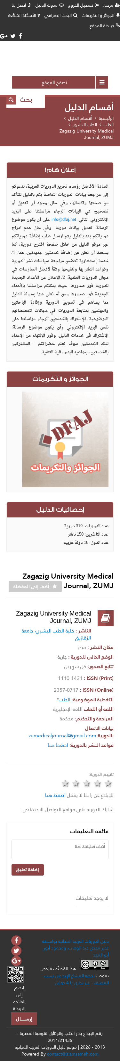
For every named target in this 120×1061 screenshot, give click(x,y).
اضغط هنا (58, 745)
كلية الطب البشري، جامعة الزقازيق (56, 634)
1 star (65, 783)
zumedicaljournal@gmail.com (62, 735)
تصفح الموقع (54, 82)
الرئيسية (106, 118)
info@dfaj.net (64, 220)
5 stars (108, 783)
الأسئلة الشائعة (22, 15)
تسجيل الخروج (80, 5)
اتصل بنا (19, 5)
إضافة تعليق (27, 869)
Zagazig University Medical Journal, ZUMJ (87, 134)
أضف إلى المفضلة (31, 586)
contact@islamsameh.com (73, 1054)
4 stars (97, 783)
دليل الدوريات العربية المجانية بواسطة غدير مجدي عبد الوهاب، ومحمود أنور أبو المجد (75, 948)
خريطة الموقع (102, 25)
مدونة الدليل (47, 5)
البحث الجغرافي (58, 15)
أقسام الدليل (80, 118)
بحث (26, 100)
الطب (109, 124)
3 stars (86, 783)
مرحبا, (108, 5)
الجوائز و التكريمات (98, 15)
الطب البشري (85, 124)
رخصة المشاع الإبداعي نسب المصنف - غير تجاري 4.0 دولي (76, 979)
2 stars (76, 783)
